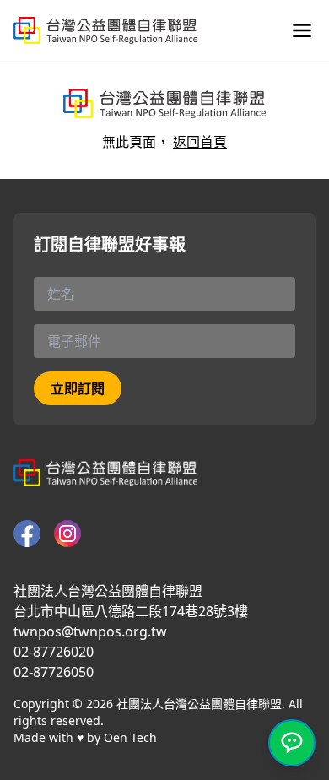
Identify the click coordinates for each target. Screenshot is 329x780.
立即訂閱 (78, 388)
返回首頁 (200, 142)
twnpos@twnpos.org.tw (90, 631)
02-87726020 (53, 651)
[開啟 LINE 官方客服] (292, 742)
